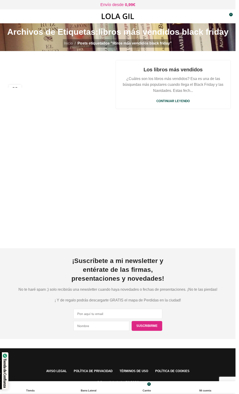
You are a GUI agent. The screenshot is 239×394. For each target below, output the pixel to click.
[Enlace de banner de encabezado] (117, 4)
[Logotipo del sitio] (118, 16)
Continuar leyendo (173, 101)
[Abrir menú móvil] (5, 16)
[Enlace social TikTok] (141, 234)
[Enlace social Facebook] (94, 234)
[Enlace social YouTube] (118, 234)
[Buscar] (220, 16)
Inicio (68, 43)
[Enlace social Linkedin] (129, 234)
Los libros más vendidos (173, 70)
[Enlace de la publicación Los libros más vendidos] (62, 84)
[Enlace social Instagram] (106, 234)
